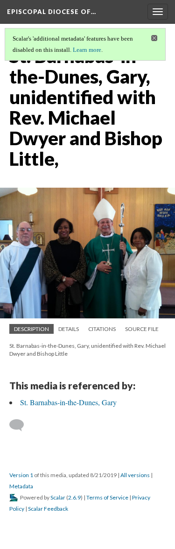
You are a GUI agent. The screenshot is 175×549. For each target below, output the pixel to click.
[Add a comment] (20, 425)
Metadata (21, 486)
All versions (135, 475)
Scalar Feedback (48, 508)
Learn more (87, 49)
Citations (102, 328)
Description (31, 328)
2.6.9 (74, 497)
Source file (142, 328)
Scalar (57, 497)
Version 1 (21, 475)
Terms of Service (107, 497)
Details (68, 328)
